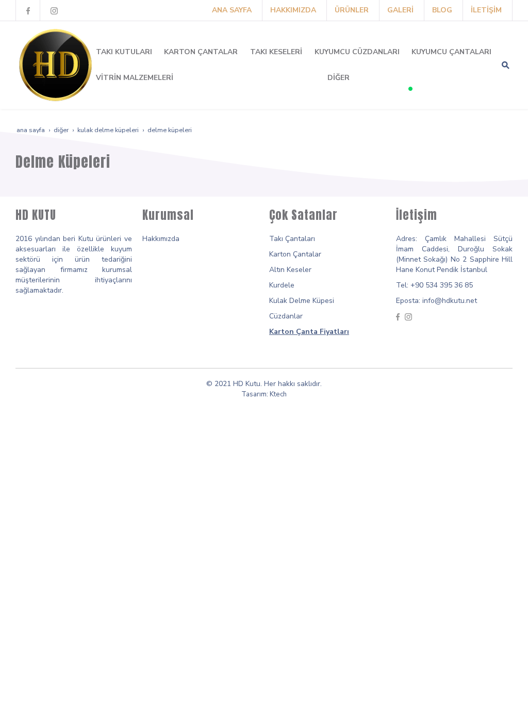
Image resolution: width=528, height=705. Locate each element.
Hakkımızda (160, 239)
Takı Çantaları (292, 239)
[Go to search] (506, 65)
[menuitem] (232, 10)
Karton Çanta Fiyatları (309, 332)
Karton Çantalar (295, 254)
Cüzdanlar (286, 316)
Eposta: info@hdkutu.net (436, 301)
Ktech (278, 394)
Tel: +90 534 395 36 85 (434, 285)
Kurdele (281, 285)
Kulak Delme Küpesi (301, 301)
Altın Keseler (290, 270)
